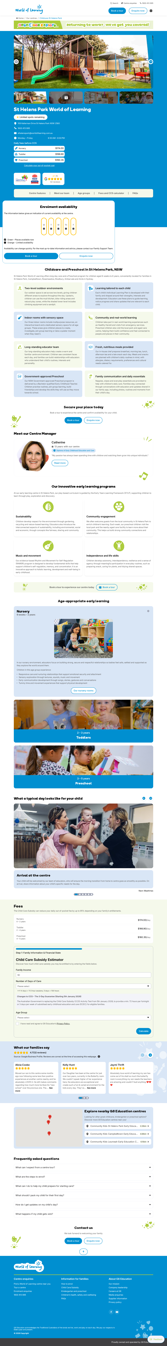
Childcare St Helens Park (50, 18)
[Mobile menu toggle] (151, 10)
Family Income (23, 970)
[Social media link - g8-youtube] (117, 1312)
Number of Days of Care (28, 981)
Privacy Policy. (63, 1023)
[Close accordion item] (148, 611)
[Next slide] (150, 1055)
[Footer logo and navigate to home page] (29, 1265)
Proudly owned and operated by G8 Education (132, 1342)
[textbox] (83, 986)
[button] (16, 61)
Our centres (31, 18)
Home (21, 18)
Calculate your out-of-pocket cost (39, 165)
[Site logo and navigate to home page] (45, 9)
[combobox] (83, 986)
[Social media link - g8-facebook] (111, 1312)
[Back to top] (83, 1252)
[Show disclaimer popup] (98, 1056)
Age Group (21, 1012)
